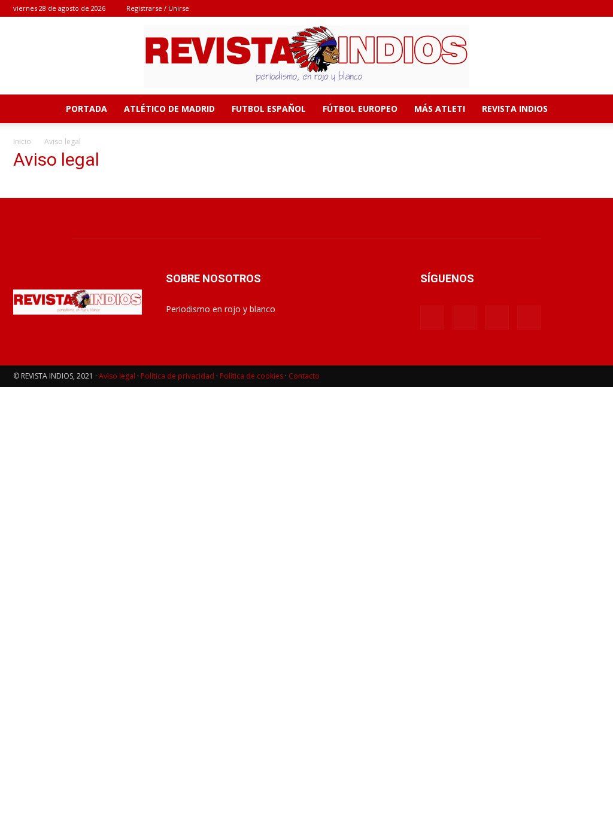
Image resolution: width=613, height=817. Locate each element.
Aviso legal (117, 376)
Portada (86, 108)
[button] (585, 109)
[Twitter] (591, 8)
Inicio (22, 141)
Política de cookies (251, 376)
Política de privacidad (177, 376)
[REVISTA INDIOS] (306, 56)
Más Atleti (439, 108)
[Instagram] (551, 8)
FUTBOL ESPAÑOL (269, 108)
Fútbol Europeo (360, 108)
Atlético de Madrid (169, 108)
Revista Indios (515, 108)
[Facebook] (532, 8)
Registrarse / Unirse (157, 8)
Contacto (304, 376)
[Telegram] (571, 8)
